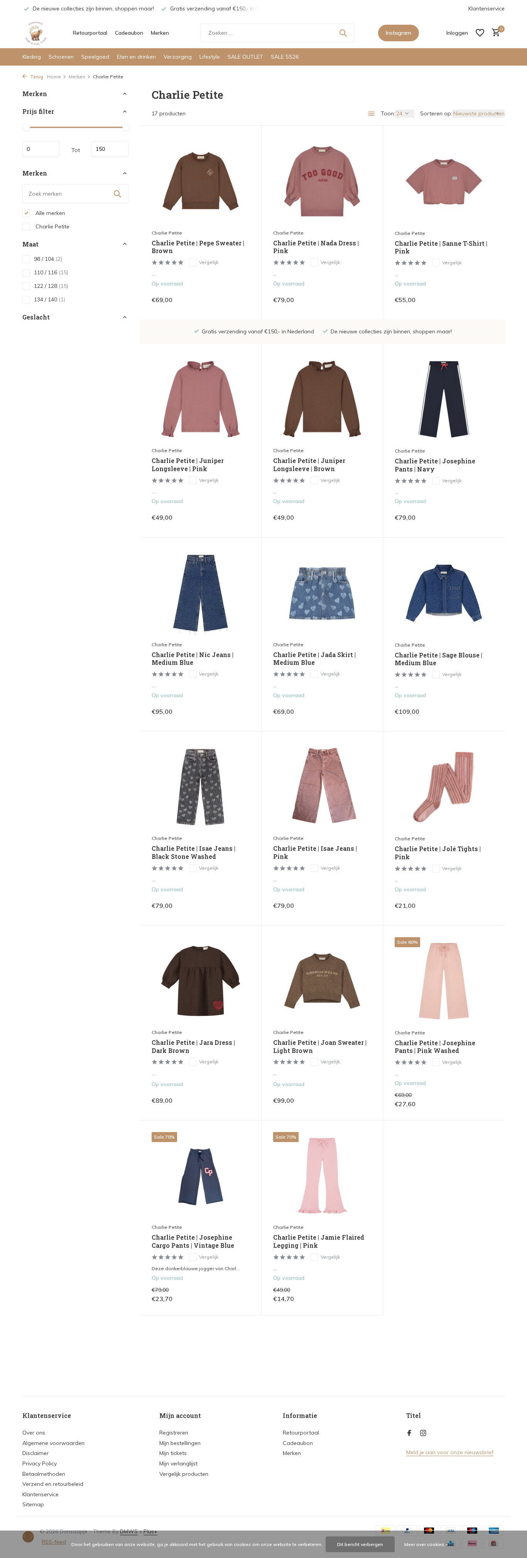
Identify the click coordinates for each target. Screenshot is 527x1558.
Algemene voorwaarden (53, 1443)
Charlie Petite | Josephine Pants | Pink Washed (435, 1047)
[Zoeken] (343, 33)
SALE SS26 (285, 56)
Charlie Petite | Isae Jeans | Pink (315, 852)
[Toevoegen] (236, 299)
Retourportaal (90, 32)
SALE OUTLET (245, 56)
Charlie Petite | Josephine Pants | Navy (435, 465)
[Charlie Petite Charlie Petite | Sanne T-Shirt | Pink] (444, 181)
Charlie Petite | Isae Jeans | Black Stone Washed (193, 852)
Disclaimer (35, 1453)
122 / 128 (51, 285)
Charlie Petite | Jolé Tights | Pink (438, 853)
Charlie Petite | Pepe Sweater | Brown (198, 247)
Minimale (40, 149)
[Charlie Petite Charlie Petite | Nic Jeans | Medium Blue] (201, 593)
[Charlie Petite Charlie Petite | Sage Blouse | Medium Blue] (444, 593)
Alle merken (49, 212)
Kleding (31, 56)
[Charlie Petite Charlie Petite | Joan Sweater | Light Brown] (322, 981)
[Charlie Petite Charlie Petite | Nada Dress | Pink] (322, 181)
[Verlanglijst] (480, 33)
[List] (371, 113)
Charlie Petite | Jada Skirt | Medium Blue (314, 659)
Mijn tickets (173, 1453)
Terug (36, 76)
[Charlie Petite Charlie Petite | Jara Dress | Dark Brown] (201, 981)
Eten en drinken (136, 56)
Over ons (33, 1432)
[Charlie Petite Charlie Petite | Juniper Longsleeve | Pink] (201, 399)
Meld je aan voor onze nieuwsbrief (449, 1452)
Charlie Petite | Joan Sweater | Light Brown (320, 1046)
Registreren (173, 1432)
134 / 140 (49, 299)
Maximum (109, 149)
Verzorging (178, 56)
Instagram (398, 32)
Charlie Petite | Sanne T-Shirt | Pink (441, 247)
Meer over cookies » (426, 1544)
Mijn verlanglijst (178, 1463)
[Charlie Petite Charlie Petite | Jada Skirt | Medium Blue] (322, 593)
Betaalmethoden (43, 1473)
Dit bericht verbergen (360, 1544)
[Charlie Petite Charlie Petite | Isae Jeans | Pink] (322, 787)
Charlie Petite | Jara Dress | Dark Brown (193, 1046)
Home (54, 76)
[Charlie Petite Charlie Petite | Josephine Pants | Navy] (444, 399)
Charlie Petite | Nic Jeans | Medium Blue (192, 659)
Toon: (388, 113)
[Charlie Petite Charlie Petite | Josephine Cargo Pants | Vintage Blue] (201, 1176)
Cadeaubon (129, 32)
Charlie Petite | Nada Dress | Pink (316, 247)
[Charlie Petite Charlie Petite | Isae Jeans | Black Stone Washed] (201, 787)
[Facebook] (409, 1433)
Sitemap (33, 1504)
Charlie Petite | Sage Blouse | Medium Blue (438, 659)
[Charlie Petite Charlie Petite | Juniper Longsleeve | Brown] (322, 399)
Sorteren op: (436, 113)
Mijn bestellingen (180, 1443)
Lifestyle (209, 56)
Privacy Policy (39, 1463)
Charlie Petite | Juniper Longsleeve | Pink (188, 465)
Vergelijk (208, 262)
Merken (160, 32)
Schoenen (61, 56)
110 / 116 (51, 272)
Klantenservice (486, 8)
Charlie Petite (51, 226)
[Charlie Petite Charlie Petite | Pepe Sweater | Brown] (201, 181)
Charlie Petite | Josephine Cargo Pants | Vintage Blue (193, 1241)
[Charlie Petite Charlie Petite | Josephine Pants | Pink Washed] (444, 981)
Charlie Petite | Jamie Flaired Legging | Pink (318, 1241)
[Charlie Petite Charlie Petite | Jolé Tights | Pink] (444, 787)
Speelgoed (95, 56)
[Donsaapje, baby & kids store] (35, 32)
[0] (494, 33)
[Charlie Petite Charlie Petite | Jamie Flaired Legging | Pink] (322, 1176)
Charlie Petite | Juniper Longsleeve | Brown (309, 465)
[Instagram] (423, 1433)
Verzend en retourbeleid (52, 1483)
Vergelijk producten (183, 1473)
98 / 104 (48, 258)
